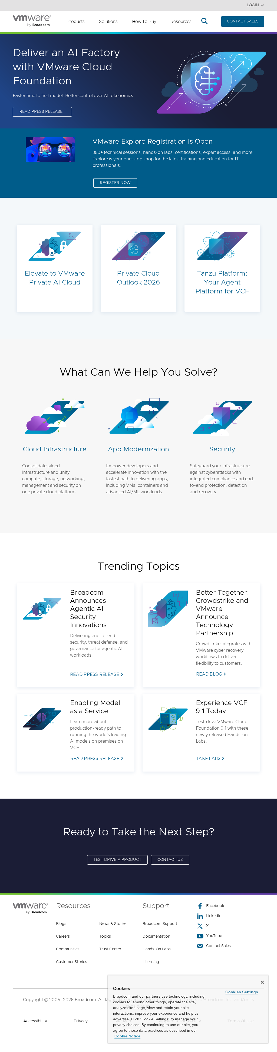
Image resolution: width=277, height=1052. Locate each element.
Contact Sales (218, 946)
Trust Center (110, 949)
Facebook (215, 906)
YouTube (214, 936)
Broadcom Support (160, 924)
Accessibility (35, 1021)
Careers (63, 936)
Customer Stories (71, 962)
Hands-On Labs (157, 949)
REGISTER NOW (115, 183)
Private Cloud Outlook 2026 (138, 278)
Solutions (108, 21)
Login (253, 5)
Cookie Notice (127, 1036)
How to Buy (144, 21)
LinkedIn (213, 916)
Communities (68, 949)
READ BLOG (209, 674)
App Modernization (138, 449)
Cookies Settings (241, 992)
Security (222, 449)
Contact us (170, 860)
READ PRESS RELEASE (40, 112)
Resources (181, 21)
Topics (105, 936)
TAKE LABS (208, 758)
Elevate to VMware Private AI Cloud (55, 278)
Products (76, 21)
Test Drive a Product (117, 860)
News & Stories (113, 924)
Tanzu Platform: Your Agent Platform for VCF (222, 282)
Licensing (151, 962)
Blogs (61, 924)
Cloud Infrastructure (55, 449)
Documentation (156, 936)
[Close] (262, 982)
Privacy (81, 1021)
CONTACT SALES (243, 21)
